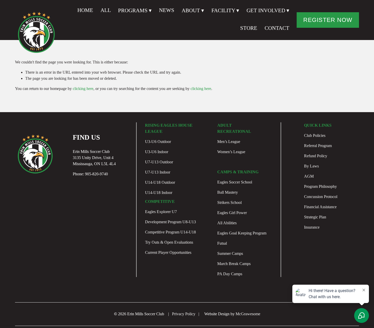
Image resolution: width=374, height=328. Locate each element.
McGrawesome (248, 314)
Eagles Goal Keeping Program (241, 233)
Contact (277, 28)
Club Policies (314, 135)
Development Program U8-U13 (170, 222)
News (166, 10)
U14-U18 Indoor (158, 192)
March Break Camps (234, 263)
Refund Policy (315, 156)
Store (248, 28)
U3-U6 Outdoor (158, 141)
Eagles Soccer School (234, 182)
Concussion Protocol (320, 196)
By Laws (311, 166)
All (105, 10)
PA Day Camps (229, 274)
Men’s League (228, 141)
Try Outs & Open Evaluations (169, 242)
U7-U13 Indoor (157, 172)
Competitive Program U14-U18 (170, 232)
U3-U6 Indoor (156, 152)
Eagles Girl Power (232, 213)
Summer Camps (230, 253)
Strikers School (229, 202)
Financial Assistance (320, 207)
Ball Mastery (227, 192)
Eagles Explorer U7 (161, 211)
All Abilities (227, 223)
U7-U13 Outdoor (159, 162)
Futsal (222, 243)
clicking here (83, 88)
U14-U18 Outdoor (160, 182)
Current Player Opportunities (168, 252)
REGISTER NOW (327, 20)
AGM (309, 176)
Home (85, 10)
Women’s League (231, 152)
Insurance (312, 227)
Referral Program (318, 145)
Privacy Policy (183, 314)
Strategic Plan (315, 217)
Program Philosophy (320, 186)
